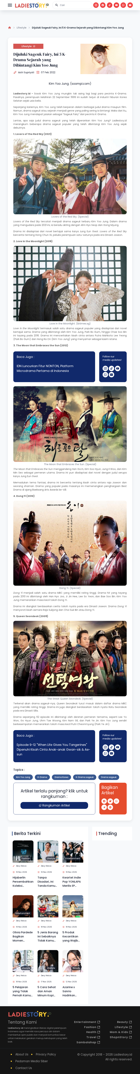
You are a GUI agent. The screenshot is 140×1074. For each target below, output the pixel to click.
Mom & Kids (119, 1032)
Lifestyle (21, 27)
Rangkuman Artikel (56, 805)
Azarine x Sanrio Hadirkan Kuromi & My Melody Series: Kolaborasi (72, 991)
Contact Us (23, 1068)
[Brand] (32, 5)
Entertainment (72, 858)
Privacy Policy (46, 1054)
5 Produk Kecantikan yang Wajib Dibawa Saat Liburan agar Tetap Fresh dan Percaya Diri (71, 936)
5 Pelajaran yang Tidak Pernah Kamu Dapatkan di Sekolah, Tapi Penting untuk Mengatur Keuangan (22, 991)
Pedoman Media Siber (31, 1061)
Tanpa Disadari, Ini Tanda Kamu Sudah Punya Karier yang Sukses (46, 882)
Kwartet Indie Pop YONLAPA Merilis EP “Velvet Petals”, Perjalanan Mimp (71, 882)
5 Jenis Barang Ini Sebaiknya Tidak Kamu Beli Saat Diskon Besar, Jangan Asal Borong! (48, 936)
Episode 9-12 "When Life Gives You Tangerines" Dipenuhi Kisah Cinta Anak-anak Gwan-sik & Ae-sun (53, 749)
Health (91, 1032)
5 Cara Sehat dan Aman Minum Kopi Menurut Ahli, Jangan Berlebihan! (47, 991)
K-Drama (42, 777)
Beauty (76, 913)
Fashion (26, 858)
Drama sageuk (108, 777)
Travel (91, 1037)
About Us (21, 1054)
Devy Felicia (21, 866)
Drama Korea (61, 777)
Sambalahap (86, 1042)
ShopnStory (119, 1037)
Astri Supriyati (26, 72)
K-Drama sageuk (85, 777)
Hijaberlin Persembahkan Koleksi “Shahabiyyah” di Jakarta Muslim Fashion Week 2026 (23, 882)
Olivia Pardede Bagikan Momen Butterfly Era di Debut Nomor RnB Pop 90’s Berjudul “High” (23, 936)
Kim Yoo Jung (23, 777)
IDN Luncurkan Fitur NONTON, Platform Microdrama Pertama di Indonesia (45, 368)
